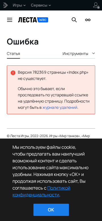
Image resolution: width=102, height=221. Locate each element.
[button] (9, 20)
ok (51, 210)
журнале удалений (59, 107)
